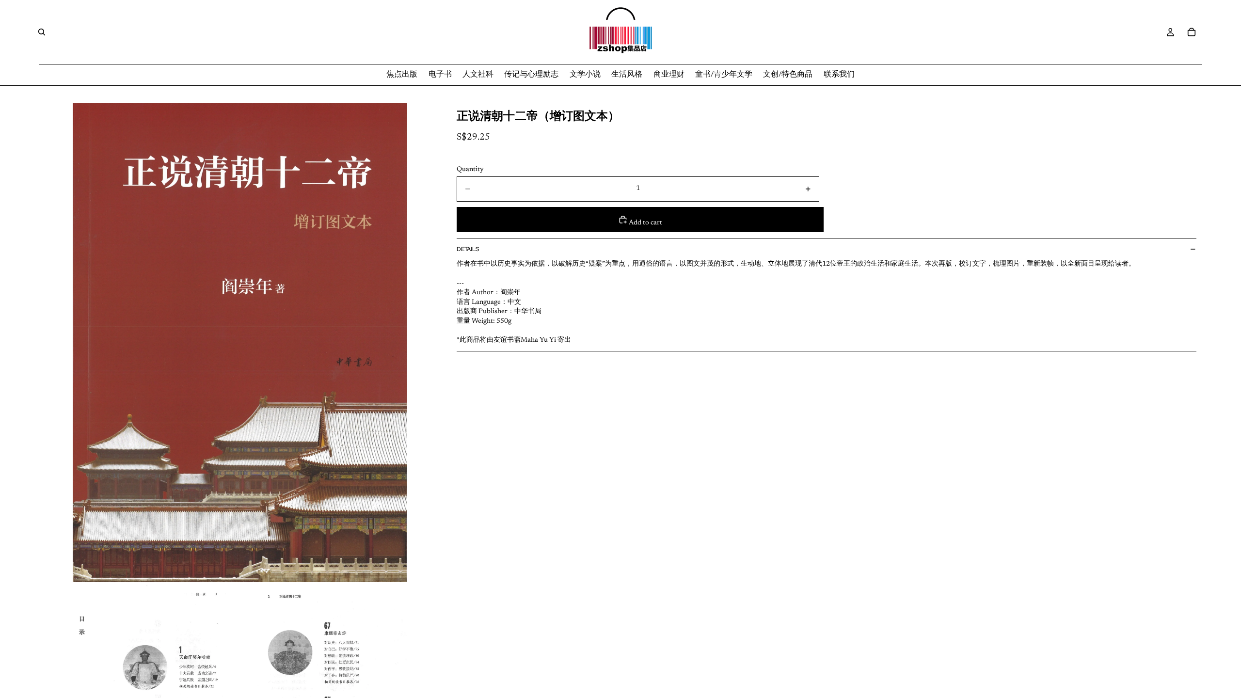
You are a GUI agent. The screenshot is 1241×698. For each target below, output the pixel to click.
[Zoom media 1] (240, 342)
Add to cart (645, 223)
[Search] (41, 32)
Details (468, 249)
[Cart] (1191, 32)
